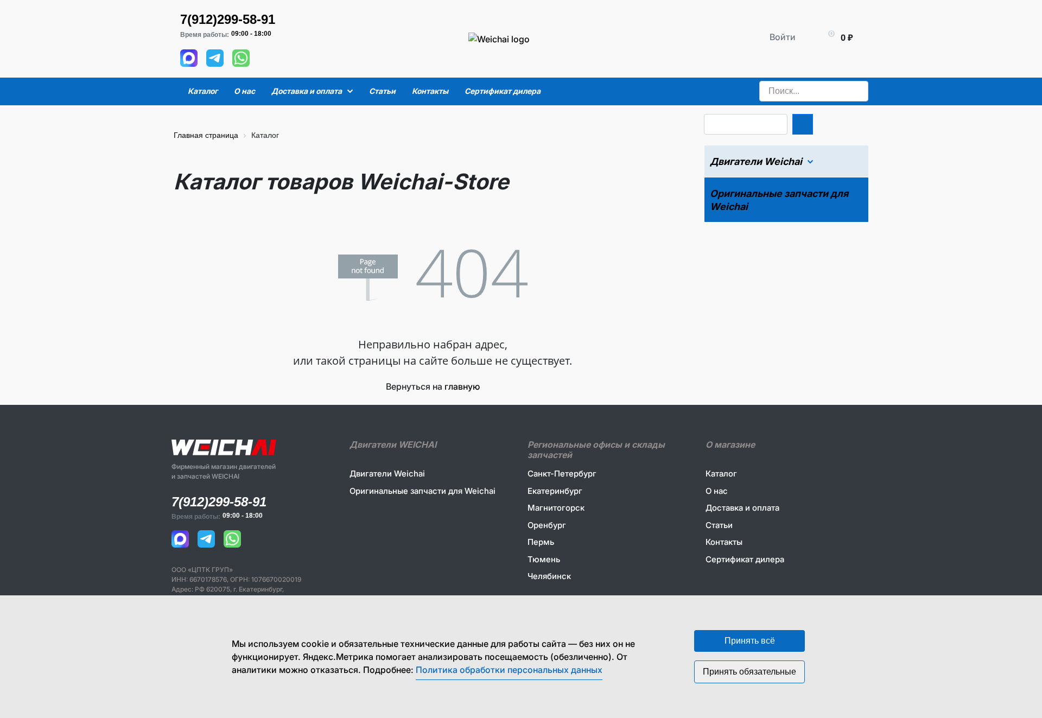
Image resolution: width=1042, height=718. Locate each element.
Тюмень (544, 559)
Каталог (721, 473)
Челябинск (549, 576)
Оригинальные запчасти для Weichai (422, 491)
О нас (717, 491)
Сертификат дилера (745, 559)
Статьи (719, 525)
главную (462, 386)
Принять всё (750, 640)
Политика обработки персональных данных (509, 669)
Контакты (724, 542)
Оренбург (547, 525)
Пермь (541, 542)
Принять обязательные (749, 671)
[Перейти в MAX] (189, 57)
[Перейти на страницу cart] (824, 37)
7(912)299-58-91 (227, 19)
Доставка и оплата (742, 508)
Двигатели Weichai (387, 473)
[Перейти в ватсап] (241, 57)
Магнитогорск (556, 508)
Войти (783, 36)
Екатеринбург (555, 491)
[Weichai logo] (452, 11)
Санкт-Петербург (562, 473)
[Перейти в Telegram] (215, 57)
